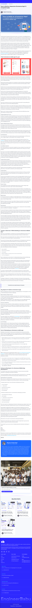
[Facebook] (6, 551)
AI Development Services (15, 559)
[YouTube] (9, 551)
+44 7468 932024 (6, 592)
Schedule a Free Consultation (7, 491)
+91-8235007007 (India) (25, 557)
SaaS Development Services (15, 556)
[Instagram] (4, 551)
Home (2, 556)
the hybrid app (17, 316)
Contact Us (2, 562)
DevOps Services (13, 557)
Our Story (2, 559)
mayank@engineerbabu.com (11, 435)
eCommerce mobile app (4, 53)
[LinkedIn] (2, 551)
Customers (2, 557)
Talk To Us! (2, 437)
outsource (17, 268)
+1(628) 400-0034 (6, 577)
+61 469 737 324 (5, 585)
